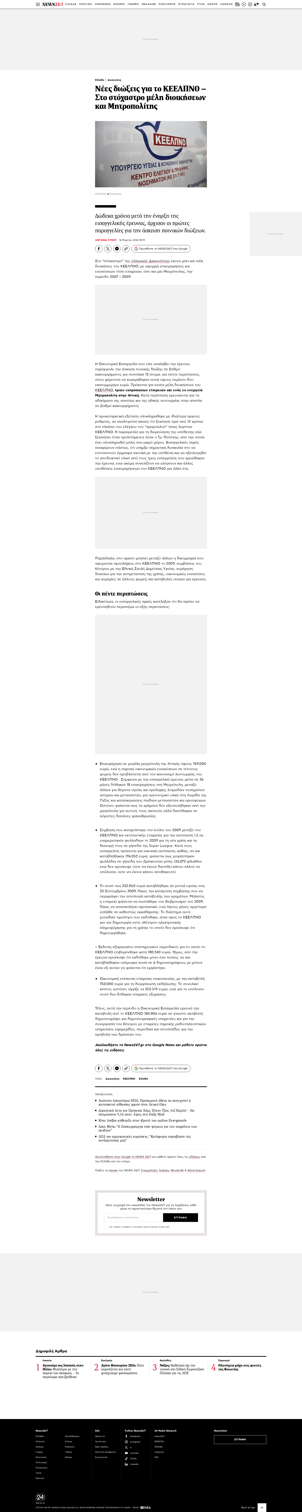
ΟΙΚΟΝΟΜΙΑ (103, 4)
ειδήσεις (117, 1050)
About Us (100, 1436)
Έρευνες (40, 1478)
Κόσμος (40, 1447)
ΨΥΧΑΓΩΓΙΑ (186, 4)
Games (113, 1170)
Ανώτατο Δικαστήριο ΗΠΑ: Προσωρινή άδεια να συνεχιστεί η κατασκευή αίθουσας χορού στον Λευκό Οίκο (145, 1102)
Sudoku (164, 1170)
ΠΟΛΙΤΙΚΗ (85, 4)
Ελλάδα (100, 80)
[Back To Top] (262, 1507)
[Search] (264, 4)
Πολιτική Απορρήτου (105, 1452)
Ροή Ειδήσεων (72, 1436)
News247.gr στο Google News (149, 1045)
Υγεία (38, 1473)
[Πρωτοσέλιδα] (237, 4)
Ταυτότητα (100, 1441)
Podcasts (69, 1447)
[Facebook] (98, 248)
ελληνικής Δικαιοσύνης (150, 261)
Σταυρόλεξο (149, 1170)
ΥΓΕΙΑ (201, 4)
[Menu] (38, 4)
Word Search (196, 1170)
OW (156, 1457)
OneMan (158, 1447)
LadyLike (159, 1452)
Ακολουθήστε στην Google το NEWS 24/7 (123, 1156)
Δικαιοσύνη (114, 80)
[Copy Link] (126, 248)
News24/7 (159, 1436)
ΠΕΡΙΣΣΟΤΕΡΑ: (104, 1094)
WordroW (177, 1170)
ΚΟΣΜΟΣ (119, 4)
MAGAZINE (149, 4)
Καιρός (212, 4)
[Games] (256, 4)
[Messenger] (117, 248)
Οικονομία (41, 1457)
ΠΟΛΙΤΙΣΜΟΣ (167, 4)
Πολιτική (40, 1441)
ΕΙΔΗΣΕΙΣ (226, 4)
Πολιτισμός (41, 1462)
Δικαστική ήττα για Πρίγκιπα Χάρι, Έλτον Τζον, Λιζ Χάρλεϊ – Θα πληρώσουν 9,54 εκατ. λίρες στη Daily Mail (146, 1112)
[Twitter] (108, 248)
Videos (68, 1452)
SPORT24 (159, 1441)
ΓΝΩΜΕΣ (133, 4)
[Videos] (244, 4)
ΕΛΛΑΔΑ (71, 4)
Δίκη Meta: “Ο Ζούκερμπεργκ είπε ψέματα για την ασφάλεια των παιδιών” (148, 1128)
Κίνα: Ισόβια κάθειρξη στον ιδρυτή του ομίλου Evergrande (143, 1120)
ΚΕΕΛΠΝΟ (104, 390)
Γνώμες (39, 1452)
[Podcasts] (250, 4)
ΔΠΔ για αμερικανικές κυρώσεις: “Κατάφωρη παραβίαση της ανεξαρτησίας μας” (145, 1138)
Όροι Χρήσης (101, 1447)
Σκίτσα (68, 1441)
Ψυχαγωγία (41, 1468)
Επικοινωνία (101, 1457)
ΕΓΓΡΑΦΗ (240, 1439)
